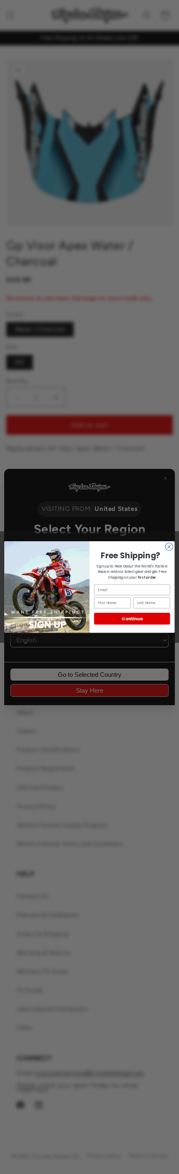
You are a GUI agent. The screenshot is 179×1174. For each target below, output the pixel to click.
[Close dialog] (169, 546)
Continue (132, 619)
